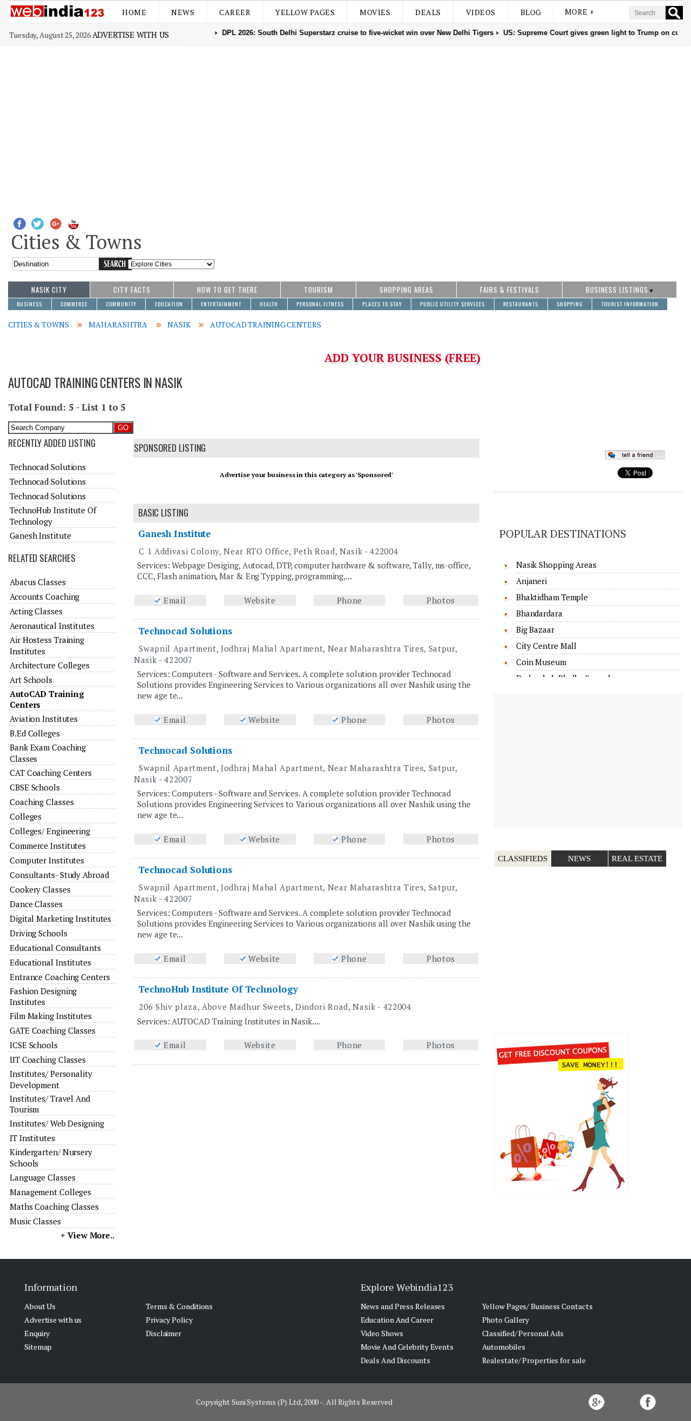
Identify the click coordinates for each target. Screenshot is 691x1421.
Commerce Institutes (48, 845)
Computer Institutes (47, 860)
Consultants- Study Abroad (59, 874)
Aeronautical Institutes (52, 625)
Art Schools (31, 679)
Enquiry (37, 1333)
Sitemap (38, 1347)
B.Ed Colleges (35, 733)
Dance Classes (36, 904)
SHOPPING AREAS (406, 289)
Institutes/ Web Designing (57, 1123)
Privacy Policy (169, 1320)
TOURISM (318, 289)
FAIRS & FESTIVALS (509, 289)
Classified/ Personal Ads (523, 1333)
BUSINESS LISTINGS (617, 289)
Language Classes (42, 1177)
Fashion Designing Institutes (43, 996)
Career (234, 12)
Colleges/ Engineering (50, 831)
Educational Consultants (55, 947)
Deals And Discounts (395, 1360)
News (182, 12)
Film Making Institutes (51, 1015)
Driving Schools (38, 933)
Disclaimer (163, 1333)
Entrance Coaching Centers (60, 976)
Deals (428, 12)
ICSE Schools (34, 1045)
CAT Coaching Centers (51, 772)
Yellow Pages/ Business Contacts (537, 1306)
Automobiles (503, 1347)
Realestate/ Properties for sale (534, 1360)
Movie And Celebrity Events (407, 1347)
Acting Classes (36, 611)
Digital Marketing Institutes (60, 918)
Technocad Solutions (185, 631)
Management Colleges (50, 1192)
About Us (40, 1306)
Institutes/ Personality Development (51, 1079)
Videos (481, 12)
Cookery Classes (40, 889)
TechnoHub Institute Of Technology (218, 989)
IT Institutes (32, 1137)
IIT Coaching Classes (48, 1059)
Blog (530, 12)
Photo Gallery (506, 1320)
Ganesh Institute (174, 533)
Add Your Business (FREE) (402, 357)
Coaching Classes (41, 801)
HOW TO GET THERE (227, 289)
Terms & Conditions (179, 1306)
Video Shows (382, 1333)
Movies (375, 12)
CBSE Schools (35, 787)
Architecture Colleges (50, 665)
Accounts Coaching (44, 596)
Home (134, 12)
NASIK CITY (49, 289)
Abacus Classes (38, 582)
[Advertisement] (345, 127)
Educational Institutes (50, 962)
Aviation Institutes (44, 718)
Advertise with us (130, 34)
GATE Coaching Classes (53, 1030)
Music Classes (35, 1221)
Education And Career (397, 1320)
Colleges (26, 816)
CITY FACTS (132, 289)
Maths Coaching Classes (54, 1206)
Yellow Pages (305, 12)
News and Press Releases (403, 1306)
